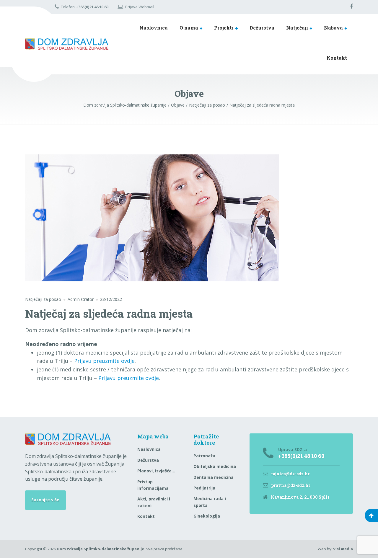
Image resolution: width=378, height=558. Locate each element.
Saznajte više (45, 499)
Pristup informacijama (153, 485)
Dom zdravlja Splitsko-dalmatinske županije (100, 549)
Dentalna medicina (213, 477)
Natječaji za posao (43, 299)
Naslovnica (153, 28)
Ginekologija (206, 516)
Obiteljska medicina (214, 466)
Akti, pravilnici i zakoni (153, 502)
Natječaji (297, 28)
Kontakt (337, 58)
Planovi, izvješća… (156, 471)
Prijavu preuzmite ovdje (104, 360)
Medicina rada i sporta (209, 502)
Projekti (224, 28)
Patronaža (204, 456)
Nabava (333, 28)
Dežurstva (262, 28)
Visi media (343, 549)
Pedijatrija (204, 488)
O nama (189, 28)
